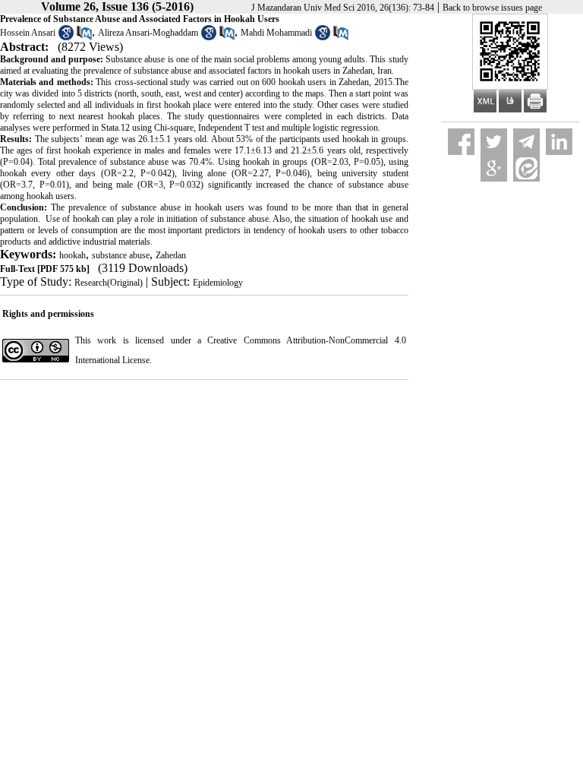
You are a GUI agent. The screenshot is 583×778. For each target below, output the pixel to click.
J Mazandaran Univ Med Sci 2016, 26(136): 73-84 (342, 7)
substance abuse (121, 255)
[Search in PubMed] (84, 37)
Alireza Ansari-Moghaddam (148, 32)
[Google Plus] (494, 168)
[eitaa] (526, 168)
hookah (72, 255)
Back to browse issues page (492, 7)
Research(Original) (108, 282)
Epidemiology (218, 282)
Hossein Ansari (27, 32)
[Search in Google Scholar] (66, 37)
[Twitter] (494, 141)
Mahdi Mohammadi (276, 32)
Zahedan (171, 255)
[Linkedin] (559, 141)
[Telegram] (526, 141)
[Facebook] (461, 141)
